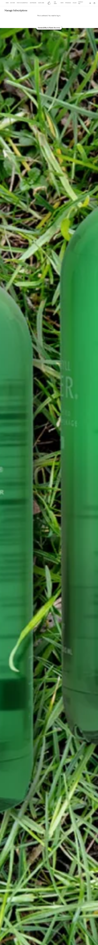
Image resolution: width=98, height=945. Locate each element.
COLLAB (74, 3)
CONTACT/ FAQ (80, 2)
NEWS (62, 3)
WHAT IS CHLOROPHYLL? (22, 3)
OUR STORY (55, 2)
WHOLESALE (68, 3)
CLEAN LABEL (41, 3)
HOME (7, 3)
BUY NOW (12, 3)
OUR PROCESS (33, 3)
